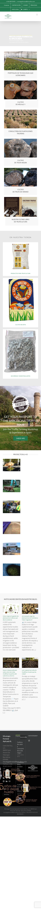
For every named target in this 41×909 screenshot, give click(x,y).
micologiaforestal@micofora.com (26, 1)
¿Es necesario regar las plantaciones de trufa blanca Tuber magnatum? (30, 618)
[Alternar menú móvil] (37, 15)
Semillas (6, 794)
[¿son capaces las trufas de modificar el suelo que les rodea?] (30, 663)
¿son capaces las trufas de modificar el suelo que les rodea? (29, 672)
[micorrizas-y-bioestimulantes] (20, 330)
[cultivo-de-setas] (20, 279)
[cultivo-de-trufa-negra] (20, 139)
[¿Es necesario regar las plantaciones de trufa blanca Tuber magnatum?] (30, 609)
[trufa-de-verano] (20, 169)
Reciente (22, 737)
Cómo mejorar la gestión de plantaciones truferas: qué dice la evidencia (10, 618)
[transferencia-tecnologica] (20, 52)
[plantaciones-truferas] (20, 110)
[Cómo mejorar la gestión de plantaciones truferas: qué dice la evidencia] (11, 609)
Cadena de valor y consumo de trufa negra (20, 747)
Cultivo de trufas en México (20, 788)
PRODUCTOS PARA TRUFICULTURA (20, 273)
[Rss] (3, 778)
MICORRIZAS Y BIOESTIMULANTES (20, 376)
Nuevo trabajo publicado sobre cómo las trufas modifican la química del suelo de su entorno (10, 673)
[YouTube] (9, 778)
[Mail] (9, 781)
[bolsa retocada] (20, 243)
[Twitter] (6, 778)
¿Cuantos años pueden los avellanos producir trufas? (20, 768)
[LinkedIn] (6, 781)
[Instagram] (3, 781)
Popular (18, 736)
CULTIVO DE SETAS (20, 325)
